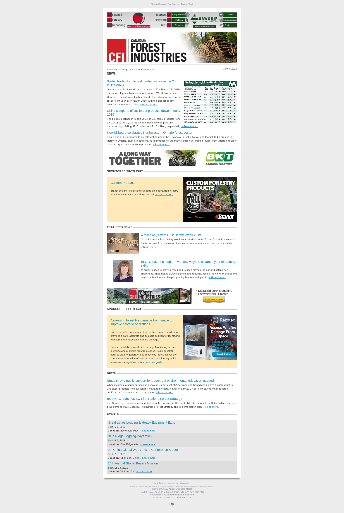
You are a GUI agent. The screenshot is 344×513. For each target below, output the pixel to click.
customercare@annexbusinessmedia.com (172, 494)
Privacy (163, 483)
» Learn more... (164, 194)
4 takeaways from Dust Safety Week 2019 (171, 235)
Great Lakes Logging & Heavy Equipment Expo (141, 422)
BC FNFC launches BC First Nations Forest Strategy (144, 398)
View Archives (173, 4)
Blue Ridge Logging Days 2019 (130, 436)
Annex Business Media (180, 489)
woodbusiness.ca (145, 69)
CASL (156, 483)
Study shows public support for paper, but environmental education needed (160, 380)
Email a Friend (187, 4)
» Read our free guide (149, 362)
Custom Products (123, 183)
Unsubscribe (185, 483)
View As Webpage (158, 4)
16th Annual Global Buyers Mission (133, 463)
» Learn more (147, 430)
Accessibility (173, 483)
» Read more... (148, 104)
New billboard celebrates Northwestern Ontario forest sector (149, 132)
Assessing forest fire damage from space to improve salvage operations (142, 322)
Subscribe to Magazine (120, 69)
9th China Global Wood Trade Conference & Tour (143, 450)
